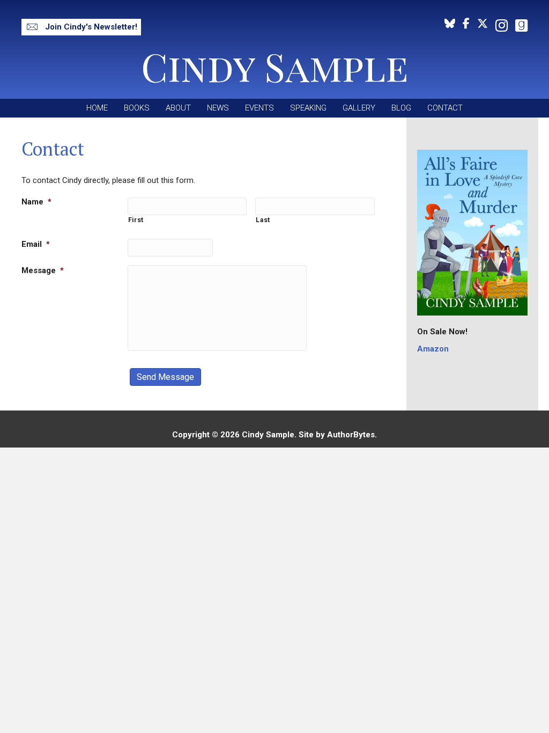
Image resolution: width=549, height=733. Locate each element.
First (136, 220)
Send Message (165, 377)
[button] (81, 27)
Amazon (433, 349)
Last (263, 220)
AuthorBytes (351, 434)
